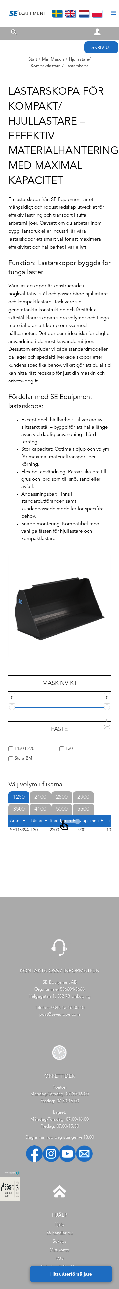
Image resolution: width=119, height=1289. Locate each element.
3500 (19, 809)
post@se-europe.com (59, 1014)
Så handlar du (59, 1233)
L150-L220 (23, 749)
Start (32, 59)
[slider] (12, 707)
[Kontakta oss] (59, 958)
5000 (62, 809)
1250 (19, 797)
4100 (40, 809)
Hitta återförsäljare (71, 1274)
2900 (83, 797)
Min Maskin (53, 59)
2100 (40, 797)
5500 (83, 809)
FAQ (59, 1259)
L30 (68, 749)
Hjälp (59, 1224)
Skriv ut (101, 47)
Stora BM (22, 758)
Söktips (59, 1241)
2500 (62, 797)
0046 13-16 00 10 (67, 1008)
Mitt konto (59, 1250)
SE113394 (19, 830)
